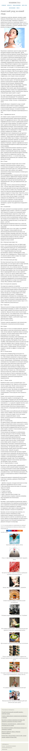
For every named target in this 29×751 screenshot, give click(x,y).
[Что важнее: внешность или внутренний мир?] (14, 686)
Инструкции (12, 8)
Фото (18, 8)
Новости (9, 5)
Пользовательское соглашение (11, 745)
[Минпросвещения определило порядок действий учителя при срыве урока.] (14, 699)
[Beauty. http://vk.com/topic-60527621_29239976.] (14, 586)
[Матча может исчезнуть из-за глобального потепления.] (14, 641)
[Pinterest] (14, 531)
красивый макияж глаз (17, 525)
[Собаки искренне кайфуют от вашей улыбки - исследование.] (14, 599)
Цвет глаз (24, 5)
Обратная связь (4, 749)
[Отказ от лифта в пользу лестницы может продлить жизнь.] (14, 556)
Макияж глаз (14, 2)
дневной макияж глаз (4, 528)
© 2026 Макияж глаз (5, 744)
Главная (4, 5)
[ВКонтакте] (9, 531)
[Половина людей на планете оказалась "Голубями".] (14, 614)
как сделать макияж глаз (9, 525)
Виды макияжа (17, 5)
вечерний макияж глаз (9, 526)
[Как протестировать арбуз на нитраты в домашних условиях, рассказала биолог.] (14, 571)
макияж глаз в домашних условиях (19, 526)
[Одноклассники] (20, 531)
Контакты (3, 745)
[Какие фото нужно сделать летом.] (14, 543)
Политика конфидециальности (7, 747)
